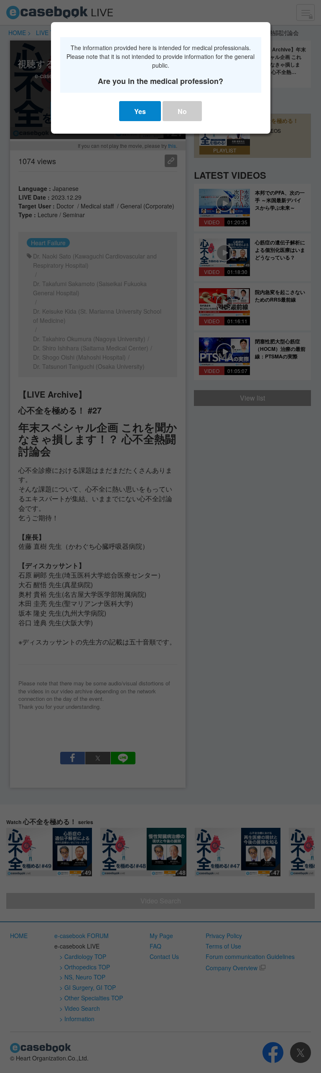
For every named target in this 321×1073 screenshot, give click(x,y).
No (182, 111)
